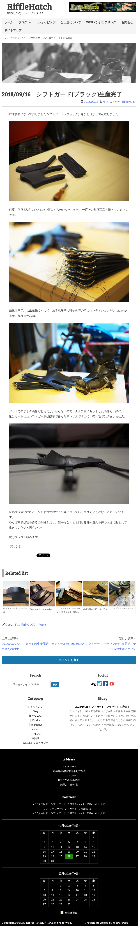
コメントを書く (69, 659)
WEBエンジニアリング (101, 22)
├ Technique (35, 724)
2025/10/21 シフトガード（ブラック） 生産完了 (102, 706)
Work (42, 624)
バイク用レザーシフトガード (49, 804)
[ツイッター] (99, 683)
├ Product (35, 720)
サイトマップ (13, 30)
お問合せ (127, 22)
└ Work (35, 729)
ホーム (8, 22)
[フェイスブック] (105, 683)
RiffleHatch (29, 6)
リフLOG (35, 733)
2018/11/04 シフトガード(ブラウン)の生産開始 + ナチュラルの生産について (103, 646)
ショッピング (46, 22)
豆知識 (35, 738)
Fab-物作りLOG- (25, 624)
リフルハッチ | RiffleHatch (119, 101)
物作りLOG (35, 715)
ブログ (23, 22)
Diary (8, 624)
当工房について (71, 22)
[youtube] (111, 683)
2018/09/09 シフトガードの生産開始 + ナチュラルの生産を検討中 (35, 646)
